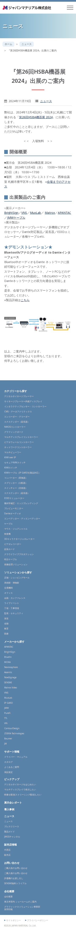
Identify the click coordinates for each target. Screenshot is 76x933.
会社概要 (9, 891)
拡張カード (9, 549)
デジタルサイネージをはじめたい (20, 784)
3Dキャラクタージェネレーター (19, 538)
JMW (6, 707)
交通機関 (8, 587)
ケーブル (8, 523)
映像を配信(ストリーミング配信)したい (22, 794)
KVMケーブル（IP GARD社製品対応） (22, 472)
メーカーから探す (14, 641)
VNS (24, 213)
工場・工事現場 (11, 608)
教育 (6, 628)
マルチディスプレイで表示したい (20, 789)
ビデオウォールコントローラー (19, 442)
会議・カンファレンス (14, 597)
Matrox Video (10, 687)
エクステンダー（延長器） (17, 421)
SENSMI (8, 682)
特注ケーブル (10, 559)
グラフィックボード (13, 431)
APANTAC (64, 213)
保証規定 (8, 772)
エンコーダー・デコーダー (17, 416)
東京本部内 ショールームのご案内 (20, 901)
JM (5, 743)
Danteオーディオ (12, 513)
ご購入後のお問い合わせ (15, 873)
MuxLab (35, 213)
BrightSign (11, 213)
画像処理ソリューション (15, 564)
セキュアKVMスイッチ (15, 462)
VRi (6, 723)
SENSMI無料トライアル (15, 883)
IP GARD (8, 702)
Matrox (50, 213)
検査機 (7, 533)
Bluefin (8, 656)
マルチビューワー (12, 452)
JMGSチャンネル (12, 836)
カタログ (8, 761)
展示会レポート (13, 802)
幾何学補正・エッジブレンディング (21, 503)
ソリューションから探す (18, 572)
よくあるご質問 (11, 766)
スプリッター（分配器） (15, 482)
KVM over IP (10, 457)
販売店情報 (10, 844)
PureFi (7, 713)
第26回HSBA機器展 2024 (36, 117)
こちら (25, 300)
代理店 (7, 849)
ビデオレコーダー (12, 544)
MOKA (7, 662)
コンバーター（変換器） (15, 477)
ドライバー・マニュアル (15, 756)
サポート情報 (11, 751)
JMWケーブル (16, 218)
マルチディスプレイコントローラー (21, 436)
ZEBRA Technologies (14, 733)
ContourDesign (11, 728)
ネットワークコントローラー (18, 447)
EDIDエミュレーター (14, 498)
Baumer (8, 738)
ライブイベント (11, 603)
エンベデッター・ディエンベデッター (22, 518)
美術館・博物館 (11, 582)
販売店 (7, 854)
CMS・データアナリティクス (18, 411)
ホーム (8, 44)
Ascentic (8, 672)
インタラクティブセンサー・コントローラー (25, 406)
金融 (6, 623)
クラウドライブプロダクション (19, 554)
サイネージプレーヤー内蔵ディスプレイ (23, 401)
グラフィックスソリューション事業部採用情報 (22, 908)
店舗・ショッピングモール (17, 577)
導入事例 (9, 809)
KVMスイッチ (10, 467)
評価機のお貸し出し (13, 878)
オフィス (8, 592)
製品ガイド (9, 831)
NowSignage (10, 677)
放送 (6, 618)
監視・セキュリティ (13, 613)
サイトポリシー (13, 920)
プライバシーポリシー (37, 920)
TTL (5, 718)
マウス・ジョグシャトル (15, 528)
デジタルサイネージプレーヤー (19, 396)
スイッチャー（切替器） (15, 487)
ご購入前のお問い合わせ (15, 868)
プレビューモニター (13, 508)
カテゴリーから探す (15, 391)
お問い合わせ (11, 863)
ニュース (27, 44)
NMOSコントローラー (15, 426)
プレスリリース (11, 826)
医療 (6, 633)
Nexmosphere (11, 667)
